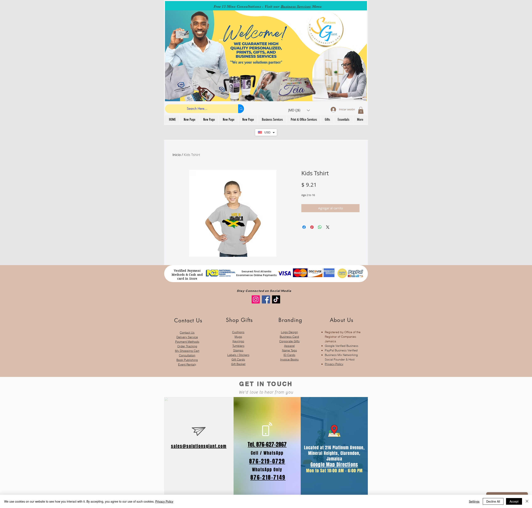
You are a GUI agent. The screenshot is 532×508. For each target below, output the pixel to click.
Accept (514, 501)
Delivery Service (187, 337)
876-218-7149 (268, 477)
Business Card (289, 337)
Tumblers (238, 346)
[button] (299, 110)
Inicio (176, 154)
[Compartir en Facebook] (304, 227)
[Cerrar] (527, 501)
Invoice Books (289, 359)
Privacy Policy (334, 364)
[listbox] (299, 110)
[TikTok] (276, 299)
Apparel (289, 346)
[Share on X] (327, 227)
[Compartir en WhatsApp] (319, 227)
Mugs (238, 337)
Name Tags (289, 350)
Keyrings (238, 341)
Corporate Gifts (289, 341)
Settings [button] (474, 501)
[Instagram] (256, 299)
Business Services (296, 6)
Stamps (238, 350)
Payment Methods (187, 342)
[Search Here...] (241, 108)
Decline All (493, 501)
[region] (187, 339)
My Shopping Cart (187, 351)
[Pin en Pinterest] (311, 227)
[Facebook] (266, 299)
